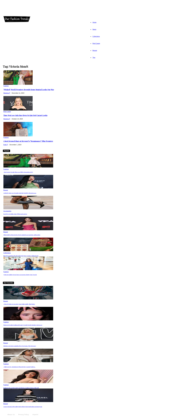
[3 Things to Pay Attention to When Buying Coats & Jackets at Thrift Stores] (28, 362)
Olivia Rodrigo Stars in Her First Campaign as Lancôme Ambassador (21, 235)
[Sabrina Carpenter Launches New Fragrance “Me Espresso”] (28, 341)
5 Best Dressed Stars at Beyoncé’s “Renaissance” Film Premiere (28, 141)
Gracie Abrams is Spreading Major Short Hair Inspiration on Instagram (22, 406)
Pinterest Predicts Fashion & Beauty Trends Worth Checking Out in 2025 (22, 325)
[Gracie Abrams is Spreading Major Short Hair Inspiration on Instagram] (28, 401)
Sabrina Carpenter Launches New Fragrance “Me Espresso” (19, 346)
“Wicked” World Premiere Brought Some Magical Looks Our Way (28, 89)
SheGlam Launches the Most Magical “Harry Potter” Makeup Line (21, 255)
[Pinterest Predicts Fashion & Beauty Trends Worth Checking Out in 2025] (28, 320)
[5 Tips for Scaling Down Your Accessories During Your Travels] (28, 269)
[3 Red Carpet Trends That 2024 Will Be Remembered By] (28, 167)
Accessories (7, 211)
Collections (96, 36)
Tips (94, 57)
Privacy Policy (23, 414)
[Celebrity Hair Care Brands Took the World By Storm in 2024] (28, 188)
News (94, 29)
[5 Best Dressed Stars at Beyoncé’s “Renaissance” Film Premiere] (18, 136)
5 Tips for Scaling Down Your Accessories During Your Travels (20, 274)
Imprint (35, 414)
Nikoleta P (6, 93)
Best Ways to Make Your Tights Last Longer (15, 214)
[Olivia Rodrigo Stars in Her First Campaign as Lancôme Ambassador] (28, 230)
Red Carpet (96, 43)
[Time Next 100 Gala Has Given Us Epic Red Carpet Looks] (18, 110)
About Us (11, 414)
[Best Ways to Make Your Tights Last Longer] (28, 209)
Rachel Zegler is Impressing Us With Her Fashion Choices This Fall (21, 387)
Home (94, 22)
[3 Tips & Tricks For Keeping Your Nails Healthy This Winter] (28, 299)
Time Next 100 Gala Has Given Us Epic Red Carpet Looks (25, 115)
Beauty (95, 50)
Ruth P (5, 144)
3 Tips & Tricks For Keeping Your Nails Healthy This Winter (19, 304)
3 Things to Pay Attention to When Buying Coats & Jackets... (19, 367)
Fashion (6, 86)
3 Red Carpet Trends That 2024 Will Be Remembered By (18, 172)
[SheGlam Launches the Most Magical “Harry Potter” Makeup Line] (28, 251)
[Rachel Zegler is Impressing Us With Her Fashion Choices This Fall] (28, 382)
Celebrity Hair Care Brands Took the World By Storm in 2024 (19, 193)
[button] (35, 15)
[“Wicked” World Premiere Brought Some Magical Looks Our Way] (18, 84)
